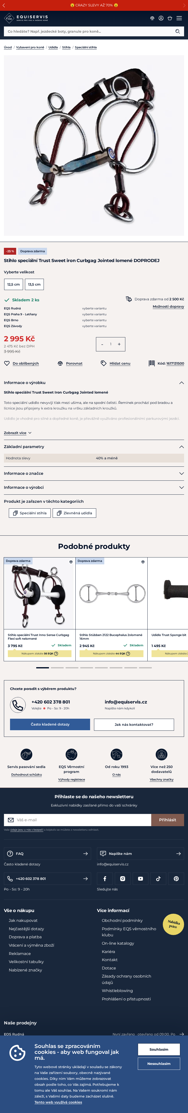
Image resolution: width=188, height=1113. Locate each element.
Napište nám (120, 853)
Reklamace (20, 953)
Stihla (66, 47)
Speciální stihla (86, 47)
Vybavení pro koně (30, 47)
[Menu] (179, 18)
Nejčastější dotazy (26, 929)
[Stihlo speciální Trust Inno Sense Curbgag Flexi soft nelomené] (39, 593)
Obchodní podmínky (122, 920)
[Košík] (169, 18)
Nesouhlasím (159, 1063)
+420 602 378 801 (31, 878)
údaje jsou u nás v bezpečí (26, 829)
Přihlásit (167, 820)
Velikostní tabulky (26, 961)
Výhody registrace (71, 779)
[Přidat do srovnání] (71, 561)
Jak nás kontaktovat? (134, 724)
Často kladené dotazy (50, 724)
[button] (4, 5)
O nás (116, 774)
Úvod (8, 47)
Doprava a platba (25, 937)
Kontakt (110, 959)
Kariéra (108, 951)
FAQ (20, 853)
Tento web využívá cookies (58, 1102)
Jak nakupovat (23, 920)
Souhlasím (159, 1049)
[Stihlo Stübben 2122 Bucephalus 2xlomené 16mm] (111, 593)
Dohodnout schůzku (26, 774)
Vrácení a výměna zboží (31, 945)
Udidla (53, 47)
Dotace (109, 968)
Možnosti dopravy (168, 306)
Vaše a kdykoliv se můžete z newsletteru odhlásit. (51, 829)
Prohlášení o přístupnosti (126, 999)
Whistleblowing (117, 990)
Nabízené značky (25, 970)
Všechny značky (162, 779)
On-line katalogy (118, 943)
